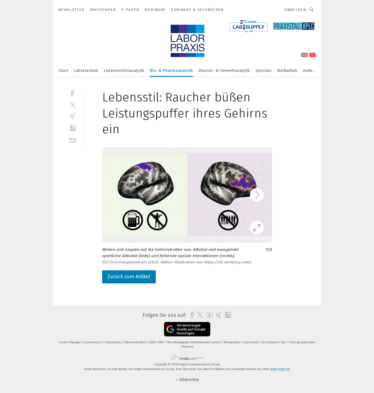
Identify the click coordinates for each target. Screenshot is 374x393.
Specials (263, 70)
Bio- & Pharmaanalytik (171, 70)
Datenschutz (114, 342)
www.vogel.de (280, 369)
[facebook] (72, 92)
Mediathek (287, 70)
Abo (284, 342)
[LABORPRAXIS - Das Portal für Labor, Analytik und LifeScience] (63, 70)
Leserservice (93, 342)
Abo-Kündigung (178, 342)
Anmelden (295, 9)
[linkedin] (72, 128)
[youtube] (208, 315)
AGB (152, 342)
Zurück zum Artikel (129, 277)
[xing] (72, 116)
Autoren (188, 346)
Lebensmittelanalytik (124, 70)
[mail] (72, 139)
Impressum (252, 342)
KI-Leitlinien (270, 342)
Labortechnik (86, 70)
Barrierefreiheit (136, 342)
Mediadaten (232, 342)
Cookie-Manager (70, 342)
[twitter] (72, 104)
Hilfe (161, 342)
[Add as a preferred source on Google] (187, 329)
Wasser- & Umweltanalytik (224, 70)
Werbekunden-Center (206, 342)
